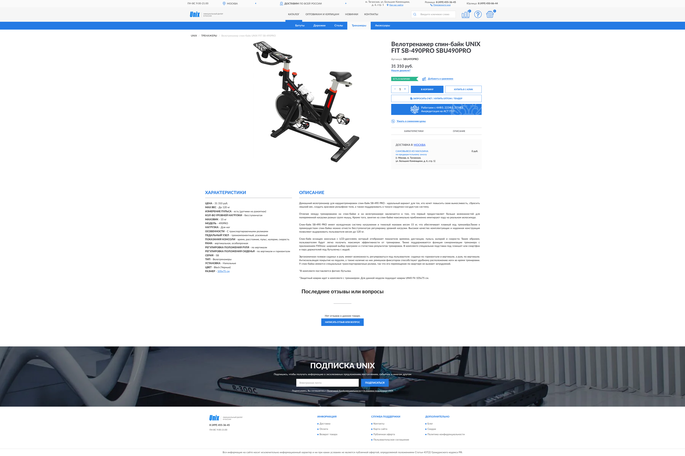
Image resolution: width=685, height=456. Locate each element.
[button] (440, 5)
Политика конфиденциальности (446, 434)
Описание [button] (459, 131)
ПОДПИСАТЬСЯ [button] (375, 383)
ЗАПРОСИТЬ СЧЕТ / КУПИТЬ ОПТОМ (437, 98)
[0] (490, 14)
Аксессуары (382, 25)
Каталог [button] (294, 14)
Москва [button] (419, 145)
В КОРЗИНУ (427, 89)
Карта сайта (380, 429)
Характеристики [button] (413, 131)
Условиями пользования (375, 391)
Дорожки (319, 25)
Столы (338, 25)
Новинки (351, 14)
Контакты (371, 14)
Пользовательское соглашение (391, 440)
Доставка (324, 423)
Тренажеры (359, 25)
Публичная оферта (384, 434)
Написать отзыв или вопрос (342, 322)
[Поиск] (414, 14)
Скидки (431, 429)
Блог (430, 423)
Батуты (300, 25)
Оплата (323, 429)
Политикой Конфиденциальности (344, 391)
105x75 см (223, 271)
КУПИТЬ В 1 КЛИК (463, 89)
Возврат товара (328, 434)
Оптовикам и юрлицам (322, 14)
